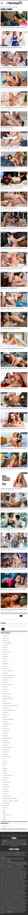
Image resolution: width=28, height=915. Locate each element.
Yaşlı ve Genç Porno (7, 814)
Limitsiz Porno (6, 731)
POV (4, 766)
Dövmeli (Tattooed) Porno (8, 677)
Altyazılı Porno (6, 638)
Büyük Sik (5, 666)
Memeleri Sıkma (6, 742)
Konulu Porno (6, 721)
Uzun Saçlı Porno (6, 803)
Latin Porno (5, 726)
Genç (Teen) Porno (7, 693)
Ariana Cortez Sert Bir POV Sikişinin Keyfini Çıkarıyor (13, 428)
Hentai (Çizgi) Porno (7, 703)
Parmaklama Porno (7, 756)
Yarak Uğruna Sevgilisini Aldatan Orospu (10, 328)
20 (10, 614)
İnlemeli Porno (6, 707)
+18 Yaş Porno (6, 635)
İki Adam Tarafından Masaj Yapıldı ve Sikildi (11, 47)
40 (4, 619)
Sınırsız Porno (6, 784)
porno (2, 844)
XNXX (4, 810)
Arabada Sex (5, 649)
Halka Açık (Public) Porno (8, 698)
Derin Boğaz (5, 673)
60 (9, 619)
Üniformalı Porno (6, 796)
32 (23, 617)
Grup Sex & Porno (7, 696)
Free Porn (5, 686)
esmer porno (19, 864)
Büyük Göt (5, 661)
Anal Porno (5, 647)
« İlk (2, 614)
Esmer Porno (5, 680)
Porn (4, 759)
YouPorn (4, 819)
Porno (14, 838)
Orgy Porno (5, 754)
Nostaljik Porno (6, 749)
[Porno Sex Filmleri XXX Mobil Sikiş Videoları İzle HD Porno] (14, 3)
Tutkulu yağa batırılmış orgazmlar (9, 208)
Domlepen (4, 841)
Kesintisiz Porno (6, 714)
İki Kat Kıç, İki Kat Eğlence (7, 127)
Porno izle (23, 844)
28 (15, 614)
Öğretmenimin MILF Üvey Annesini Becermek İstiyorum (14, 107)
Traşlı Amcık (5, 789)
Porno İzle (5, 763)
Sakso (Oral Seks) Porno (8, 775)
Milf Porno (5, 745)
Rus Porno (5, 770)
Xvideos (4, 812)
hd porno (10, 861)
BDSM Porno (5, 656)
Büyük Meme (5, 663)
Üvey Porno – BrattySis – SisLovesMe (10, 800)
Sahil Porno (5, 772)
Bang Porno (5, 654)
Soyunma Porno (6, 786)
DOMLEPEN (9, 912)
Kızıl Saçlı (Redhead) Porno (8, 719)
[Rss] (14, 834)
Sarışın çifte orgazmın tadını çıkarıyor (10, 147)
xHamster (5, 807)
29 (18, 614)
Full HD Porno (6, 689)
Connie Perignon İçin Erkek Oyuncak (9, 388)
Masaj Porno (5, 735)
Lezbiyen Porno (6, 728)
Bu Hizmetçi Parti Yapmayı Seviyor (9, 288)
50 (6, 619)
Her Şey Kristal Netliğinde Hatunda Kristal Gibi (12, 348)
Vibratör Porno (6, 805)
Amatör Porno (6, 640)
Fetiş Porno (5, 682)
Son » (15, 619)
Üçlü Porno (5, 793)
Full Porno (5, 691)
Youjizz (4, 817)
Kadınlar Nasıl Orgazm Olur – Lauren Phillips (11, 488)
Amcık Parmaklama (7, 642)
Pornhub (4, 761)
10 (7, 614)
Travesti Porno (6, 791)
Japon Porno (5, 712)
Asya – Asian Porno (7, 652)
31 (23, 615)
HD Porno (5, 700)
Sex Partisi (5, 779)
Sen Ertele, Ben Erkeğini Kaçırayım (9, 167)
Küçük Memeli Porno (7, 724)
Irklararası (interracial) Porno (9, 710)
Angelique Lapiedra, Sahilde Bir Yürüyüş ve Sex (12, 308)
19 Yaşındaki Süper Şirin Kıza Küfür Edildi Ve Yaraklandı (14, 248)
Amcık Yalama (6, 645)
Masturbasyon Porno (7, 738)
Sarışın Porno (5, 777)
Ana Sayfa (4, 7)
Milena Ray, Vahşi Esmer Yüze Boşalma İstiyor (11, 268)
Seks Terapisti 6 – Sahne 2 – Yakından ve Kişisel (12, 187)
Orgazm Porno (6, 752)
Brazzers (5, 659)
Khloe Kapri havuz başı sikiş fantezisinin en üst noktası (14, 87)
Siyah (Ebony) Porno (7, 782)
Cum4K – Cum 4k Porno (8, 670)
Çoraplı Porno (6, 668)
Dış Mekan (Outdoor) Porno (9, 675)
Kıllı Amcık (5, 717)
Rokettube (5, 768)
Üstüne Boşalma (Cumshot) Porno (10, 798)
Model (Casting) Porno (7, 747)
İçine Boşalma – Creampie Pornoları (10, 705)
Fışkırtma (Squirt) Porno (8, 684)
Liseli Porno (5, 733)
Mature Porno (6, 740)
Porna (24, 909)
